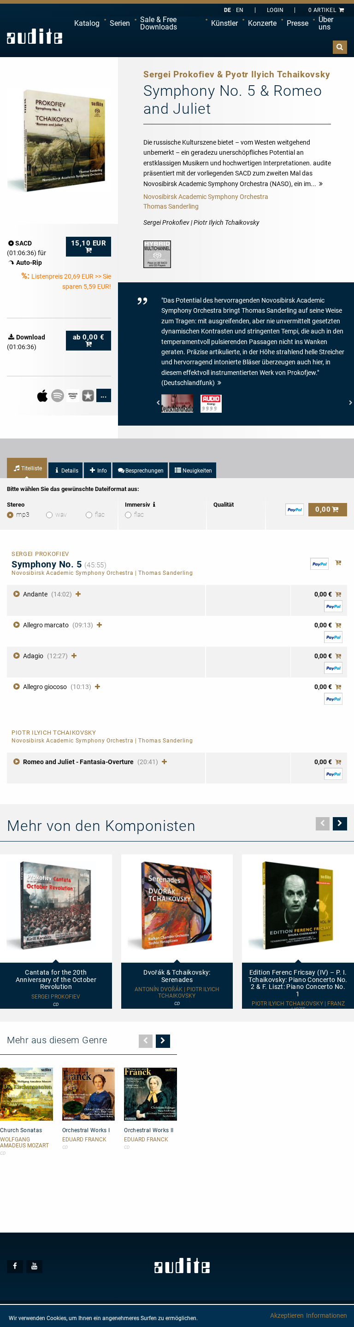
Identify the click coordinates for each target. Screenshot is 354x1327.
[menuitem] (87, 23)
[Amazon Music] (73, 394)
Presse (297, 23)
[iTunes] (88, 394)
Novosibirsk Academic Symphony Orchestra (205, 196)
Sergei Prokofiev (55, 997)
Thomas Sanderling (171, 206)
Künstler (224, 23)
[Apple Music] (43, 394)
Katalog (87, 23)
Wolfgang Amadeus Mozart (24, 1143)
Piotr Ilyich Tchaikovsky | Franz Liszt (298, 1007)
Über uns (326, 23)
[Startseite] (34, 36)
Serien (120, 23)
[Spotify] (58, 394)
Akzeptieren (287, 1315)
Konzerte (262, 23)
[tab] (27, 468)
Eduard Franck (84, 1140)
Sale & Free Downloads (158, 23)
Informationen (326, 1315)
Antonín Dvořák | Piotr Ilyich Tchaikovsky (177, 993)
